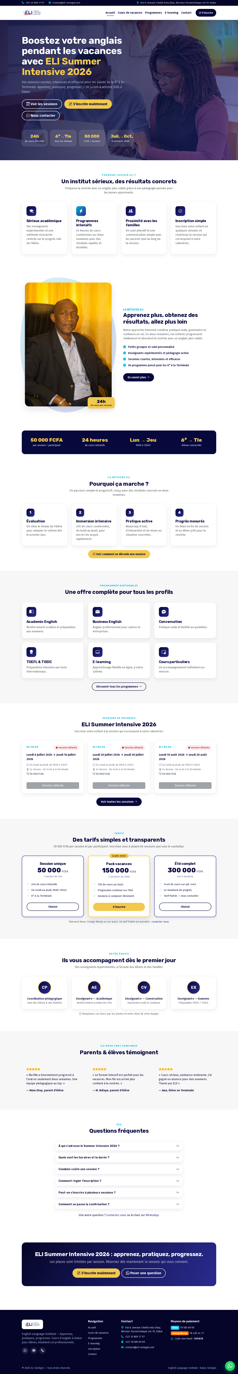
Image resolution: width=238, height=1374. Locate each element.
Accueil (110, 12)
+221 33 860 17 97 (34, 2)
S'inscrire (207, 12)
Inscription (94, 1348)
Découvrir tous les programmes (117, 686)
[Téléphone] (42, 1350)
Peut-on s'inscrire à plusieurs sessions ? (87, 1192)
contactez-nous (160, 921)
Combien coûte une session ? (79, 1169)
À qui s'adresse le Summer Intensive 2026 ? (89, 1146)
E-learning (171, 12)
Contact (186, 12)
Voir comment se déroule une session (120, 554)
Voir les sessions (43, 104)
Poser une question (145, 1273)
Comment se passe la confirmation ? (84, 1204)
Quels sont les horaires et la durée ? (84, 1157)
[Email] (33, 1350)
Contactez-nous (116, 1215)
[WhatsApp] (25, 1350)
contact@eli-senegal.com (66, 2)
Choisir (52, 906)
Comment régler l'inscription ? (80, 1181)
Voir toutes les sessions (117, 801)
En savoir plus (137, 377)
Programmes (153, 12)
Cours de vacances (130, 12)
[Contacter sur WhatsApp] (230, 1366)
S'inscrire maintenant (89, 104)
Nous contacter (42, 115)
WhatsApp (152, 1215)
